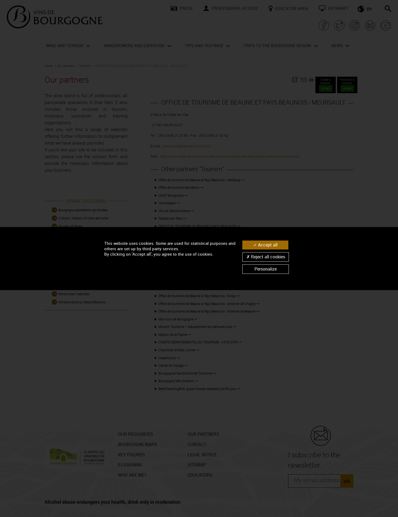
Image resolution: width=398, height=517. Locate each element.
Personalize (266, 269)
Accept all (267, 245)
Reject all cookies (267, 257)
